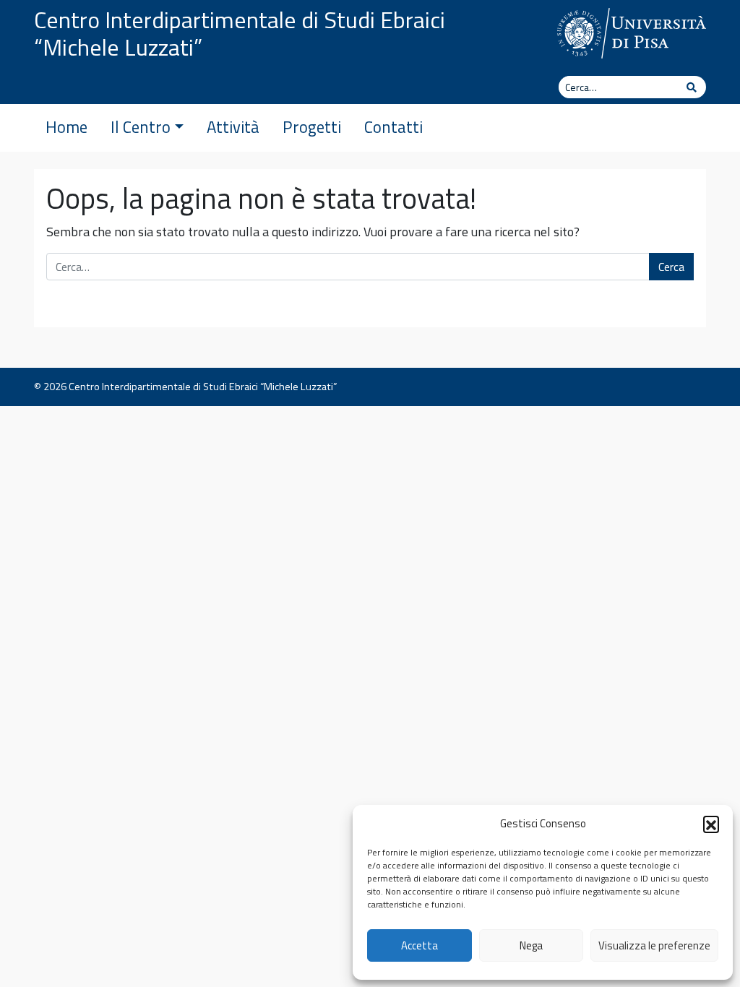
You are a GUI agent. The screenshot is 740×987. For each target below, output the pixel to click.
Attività (233, 127)
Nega (531, 945)
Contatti (393, 127)
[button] (711, 823)
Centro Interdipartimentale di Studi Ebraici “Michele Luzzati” (239, 33)
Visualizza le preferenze (654, 945)
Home (66, 127)
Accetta (419, 945)
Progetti (312, 127)
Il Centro (141, 127)
